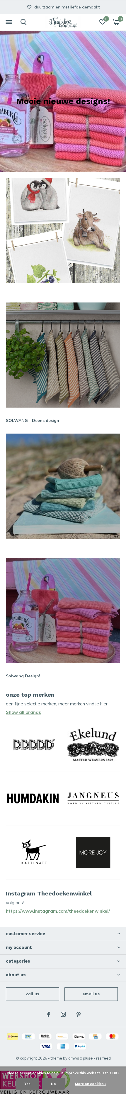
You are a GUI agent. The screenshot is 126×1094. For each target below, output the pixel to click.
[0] (116, 22)
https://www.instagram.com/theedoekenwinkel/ (58, 911)
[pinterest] (78, 1014)
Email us (91, 994)
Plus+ (88, 1058)
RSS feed (103, 1058)
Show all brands (23, 712)
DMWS (73, 1058)
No (53, 1083)
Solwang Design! (23, 676)
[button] (9, 22)
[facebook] (48, 1014)
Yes (27, 1083)
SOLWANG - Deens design (32, 420)
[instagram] (63, 1014)
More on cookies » (90, 1083)
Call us (32, 994)
